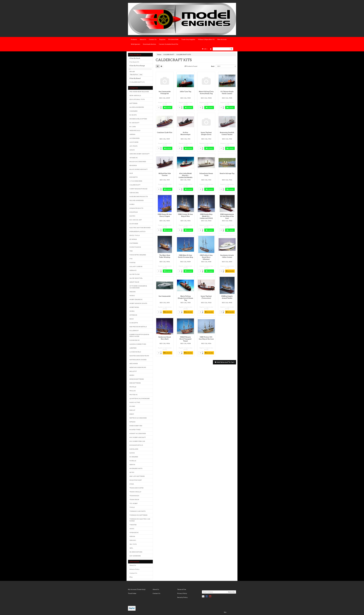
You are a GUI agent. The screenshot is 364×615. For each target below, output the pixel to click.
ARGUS (132, 150)
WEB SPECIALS (134, 130)
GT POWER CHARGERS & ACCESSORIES (138, 287)
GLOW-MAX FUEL (136, 278)
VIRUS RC (132, 540)
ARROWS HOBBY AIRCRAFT (139, 154)
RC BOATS (133, 115)
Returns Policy (134, 569)
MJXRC (131, 375)
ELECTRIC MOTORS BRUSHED (140, 227)
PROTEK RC (133, 394)
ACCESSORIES (134, 138)
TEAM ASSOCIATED (136, 488)
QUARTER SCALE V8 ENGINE (139, 398)
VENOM (132, 536)
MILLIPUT (133, 371)
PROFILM (132, 387)
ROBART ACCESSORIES (137, 433)
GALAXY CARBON (135, 266)
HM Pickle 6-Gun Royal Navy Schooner (206, 257)
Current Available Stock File (168, 44)
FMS (131, 251)
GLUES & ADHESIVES (136, 107)
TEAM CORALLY (135, 492)
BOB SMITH (133, 177)
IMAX (131, 319)
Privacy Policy (182, 593)
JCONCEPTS (133, 323)
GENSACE (132, 270)
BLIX (131, 173)
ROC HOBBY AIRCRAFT (137, 437)
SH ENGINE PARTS (135, 468)
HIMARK (132, 291)
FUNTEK (132, 262)
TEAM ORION (134, 499)
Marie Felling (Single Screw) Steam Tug (185, 298)
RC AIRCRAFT (134, 122)
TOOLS (132, 507)
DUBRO (132, 204)
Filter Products (135, 55)
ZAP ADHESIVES (135, 556)
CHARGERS (133, 111)
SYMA (131, 484)
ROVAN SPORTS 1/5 (136, 445)
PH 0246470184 (173, 39)
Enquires (162, 39)
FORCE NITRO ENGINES (137, 255)
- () (204, 49)
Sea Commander (165, 296)
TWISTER (132, 525)
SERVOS (132, 464)
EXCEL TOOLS (134, 235)
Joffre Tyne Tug (185, 91)
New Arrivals (222, 39)
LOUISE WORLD (135, 352)
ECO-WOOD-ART (135, 220)
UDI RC (131, 528)
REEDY (131, 414)
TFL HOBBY (133, 503)
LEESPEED (132, 348)
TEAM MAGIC (134, 495)
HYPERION (133, 315)
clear (140, 74)
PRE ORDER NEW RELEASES (139, 91)
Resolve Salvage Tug (227, 173)
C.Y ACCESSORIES (135, 181)
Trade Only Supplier (188, 39)
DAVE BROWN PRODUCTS (138, 196)
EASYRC (132, 216)
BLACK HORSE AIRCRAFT (138, 169)
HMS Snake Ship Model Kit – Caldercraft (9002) (206, 216)
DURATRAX (133, 212)
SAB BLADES (133, 449)
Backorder (230, 271)
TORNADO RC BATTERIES (138, 515)
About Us (143, 39)
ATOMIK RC (133, 157)
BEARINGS (133, 165)
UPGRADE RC (134, 532)
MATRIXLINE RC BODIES (137, 359)
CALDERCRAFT (138, 82)
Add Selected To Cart (225, 362)
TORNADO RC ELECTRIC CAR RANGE (139, 520)
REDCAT (132, 410)
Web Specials (135, 44)
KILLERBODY (134, 330)
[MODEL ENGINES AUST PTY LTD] (182, 18)
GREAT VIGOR (134, 282)
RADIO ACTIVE (134, 402)
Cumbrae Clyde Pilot (164, 132)
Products (134, 39)
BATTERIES (133, 103)
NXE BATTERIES (135, 383)
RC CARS (132, 126)
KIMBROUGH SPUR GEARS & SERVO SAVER (139, 335)
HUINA (132, 311)
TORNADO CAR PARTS (137, 511)
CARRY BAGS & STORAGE (138, 189)
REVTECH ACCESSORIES (138, 418)
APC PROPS (133, 146)
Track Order (132, 593)
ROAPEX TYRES (134, 429)
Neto (225, 612)
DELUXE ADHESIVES (136, 200)
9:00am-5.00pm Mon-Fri (206, 39)
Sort (212, 66)
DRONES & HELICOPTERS (138, 119)
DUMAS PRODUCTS (136, 208)
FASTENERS (133, 243)
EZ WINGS (133, 239)
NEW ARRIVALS (135, 95)
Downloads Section (149, 44)
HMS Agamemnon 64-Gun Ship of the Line (227, 216)
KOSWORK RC (134, 340)
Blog (130, 577)
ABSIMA (132, 134)
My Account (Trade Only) (136, 589)
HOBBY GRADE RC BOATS (138, 303)
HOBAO (132, 295)
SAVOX (132, 453)
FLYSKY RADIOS (135, 247)
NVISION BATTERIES (136, 379)
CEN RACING (134, 192)
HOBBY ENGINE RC (136, 299)
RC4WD (132, 406)
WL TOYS (133, 544)
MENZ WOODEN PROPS (137, 367)
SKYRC (131, 472)
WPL (131, 548)
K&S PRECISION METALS (138, 326)
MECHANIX (133, 363)
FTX (130, 258)
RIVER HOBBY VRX (135, 425)
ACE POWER (133, 142)
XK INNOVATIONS (135, 552)
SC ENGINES (133, 457)
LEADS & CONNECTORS (137, 344)
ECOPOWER (133, 224)
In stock (168, 107)
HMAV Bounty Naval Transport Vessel (185, 339)
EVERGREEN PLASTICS (137, 231)
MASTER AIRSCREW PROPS (139, 356)
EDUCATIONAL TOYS (137, 99)
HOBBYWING (134, 307)
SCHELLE (132, 460)
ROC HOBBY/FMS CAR (137, 441)
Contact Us (153, 39)
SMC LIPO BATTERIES (137, 476)
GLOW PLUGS (134, 274)
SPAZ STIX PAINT (135, 480)
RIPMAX (132, 422)
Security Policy (182, 597)
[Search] (231, 49)
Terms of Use (181, 589)
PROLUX (132, 391)
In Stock (135, 62)
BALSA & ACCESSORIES (137, 161)
